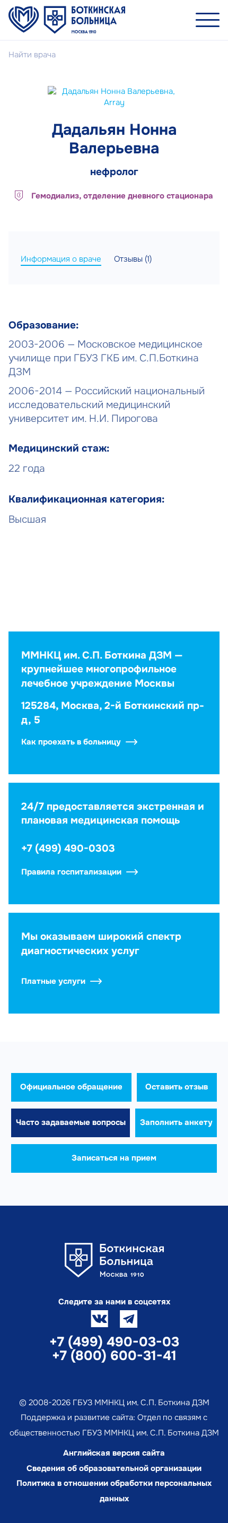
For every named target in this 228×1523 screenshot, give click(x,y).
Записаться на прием (114, 1158)
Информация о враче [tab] (61, 259)
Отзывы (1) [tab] (133, 259)
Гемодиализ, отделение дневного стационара (122, 196)
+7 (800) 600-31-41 (114, 1355)
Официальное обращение (71, 1086)
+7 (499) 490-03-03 (114, 1342)
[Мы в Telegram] (128, 1319)
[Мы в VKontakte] (99, 1319)
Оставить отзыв (176, 1086)
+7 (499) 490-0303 (68, 848)
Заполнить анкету (176, 1122)
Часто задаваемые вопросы (71, 1122)
